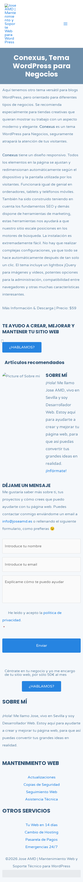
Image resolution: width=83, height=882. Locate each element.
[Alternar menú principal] (65, 24)
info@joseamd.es (17, 521)
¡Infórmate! (56, 470)
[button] (76, 24)
